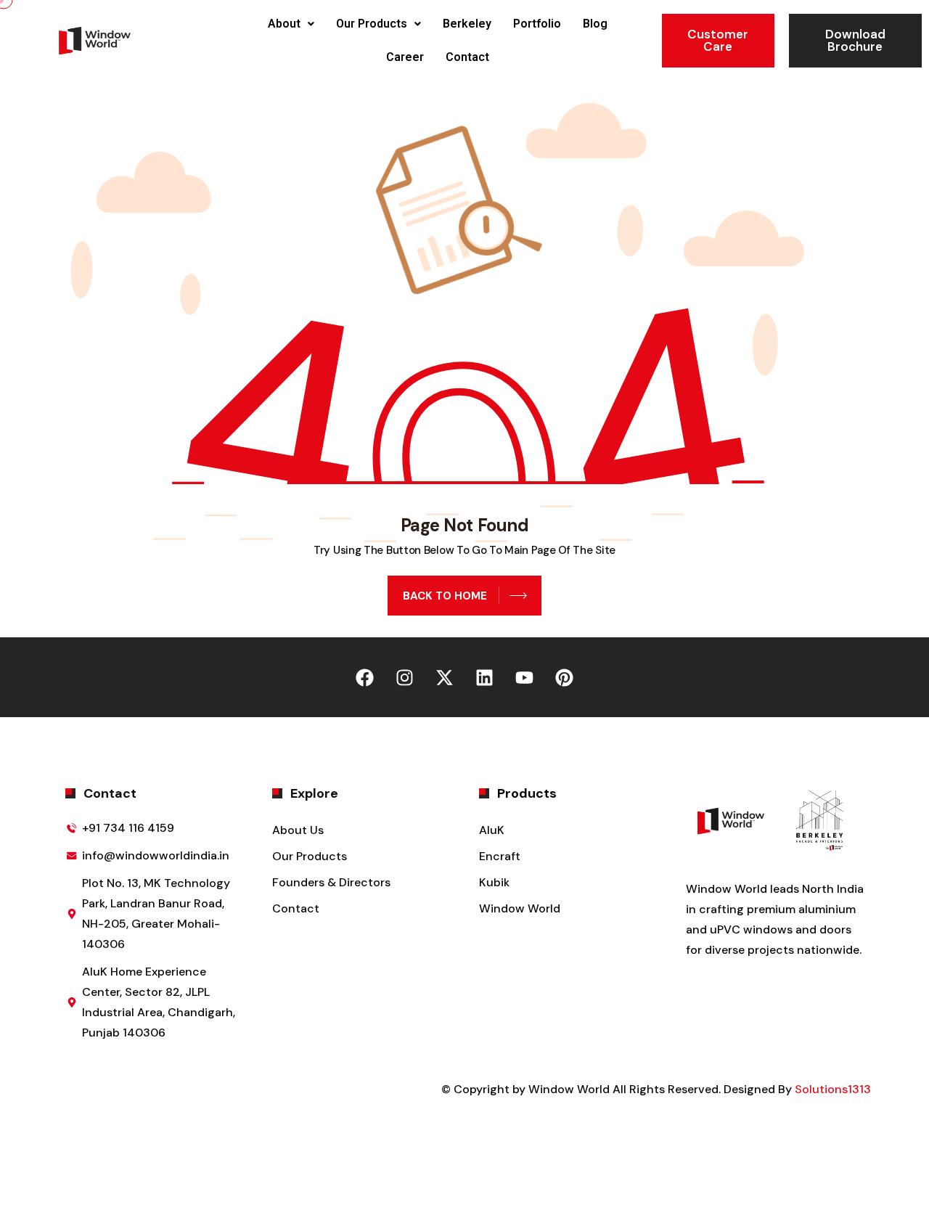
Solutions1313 (833, 1089)
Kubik (494, 882)
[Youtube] (525, 677)
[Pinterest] (565, 677)
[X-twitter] (445, 677)
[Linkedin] (485, 677)
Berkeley (467, 23)
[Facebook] (365, 677)
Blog (595, 23)
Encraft (499, 856)
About (284, 23)
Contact (467, 57)
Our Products (371, 23)
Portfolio (537, 23)
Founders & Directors (331, 882)
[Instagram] (405, 677)
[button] (291, 24)
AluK (491, 830)
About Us (298, 830)
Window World (519, 908)
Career (405, 57)
